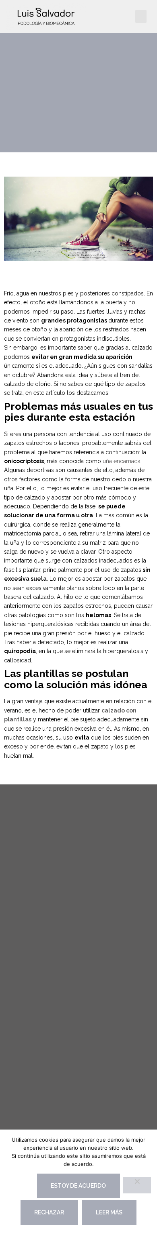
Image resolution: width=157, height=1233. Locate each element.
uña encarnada (121, 461)
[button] (141, 16)
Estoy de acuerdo (78, 1185)
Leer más (109, 1212)
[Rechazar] (137, 1185)
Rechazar (49, 1212)
